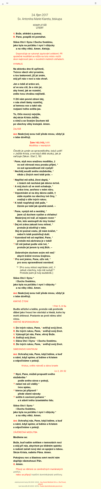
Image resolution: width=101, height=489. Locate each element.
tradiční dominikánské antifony (46, 474)
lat (7, 3)
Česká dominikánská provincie (51, 486)
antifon (16, 471)
